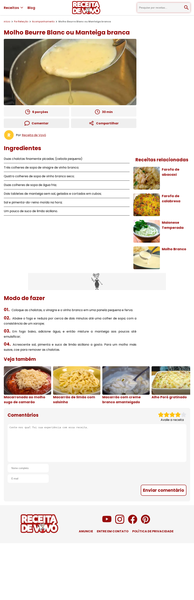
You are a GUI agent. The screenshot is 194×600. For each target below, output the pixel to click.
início (7, 21)
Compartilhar (107, 123)
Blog (31, 7)
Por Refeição (21, 21)
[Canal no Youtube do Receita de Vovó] (106, 523)
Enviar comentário (163, 490)
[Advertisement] (97, 281)
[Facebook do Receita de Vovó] (132, 523)
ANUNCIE (86, 531)
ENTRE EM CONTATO (112, 531)
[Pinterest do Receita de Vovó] (145, 523)
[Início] (86, 7)
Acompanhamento (43, 21)
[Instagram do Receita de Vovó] (119, 523)
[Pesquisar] (186, 7)
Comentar (40, 123)
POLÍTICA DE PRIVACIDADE (153, 531)
